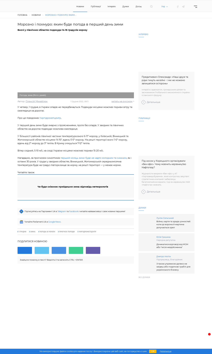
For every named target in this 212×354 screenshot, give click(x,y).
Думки (125, 6)
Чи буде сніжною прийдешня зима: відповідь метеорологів (73, 186)
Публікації (96, 6)
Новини (80, 6)
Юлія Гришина (163, 237)
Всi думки (144, 277)
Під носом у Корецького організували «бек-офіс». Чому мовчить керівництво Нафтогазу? (164, 164)
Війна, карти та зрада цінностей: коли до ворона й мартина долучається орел (173, 224)
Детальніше (153, 102)
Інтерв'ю (112, 6)
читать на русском (121, 101)
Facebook (73, 211)
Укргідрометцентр (50, 118)
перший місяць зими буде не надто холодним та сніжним (94, 158)
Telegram (61, 211)
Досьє (139, 6)
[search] (151, 6)
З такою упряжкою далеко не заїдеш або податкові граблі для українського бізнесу (173, 266)
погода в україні (47, 232)
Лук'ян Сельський (165, 218)
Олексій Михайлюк (36, 101)
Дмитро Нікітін (163, 256)
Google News (54, 222)
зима (32, 232)
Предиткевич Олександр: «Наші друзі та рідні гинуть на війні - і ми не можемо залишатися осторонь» (165, 80)
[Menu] (195, 6)
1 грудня (22, 232)
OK (152, 351)
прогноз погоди (67, 232)
